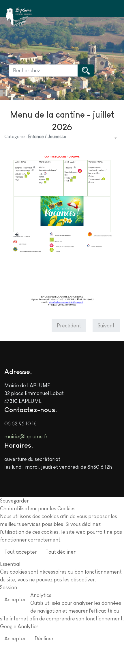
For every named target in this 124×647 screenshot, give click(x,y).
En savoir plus (103, 552)
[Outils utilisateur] (115, 138)
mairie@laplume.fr (26, 437)
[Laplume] (18, 17)
